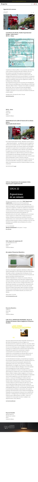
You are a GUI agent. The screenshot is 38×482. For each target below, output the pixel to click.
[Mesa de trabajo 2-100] (19, 431)
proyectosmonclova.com (11, 296)
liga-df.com (8, 229)
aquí (15, 166)
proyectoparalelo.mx (10, 401)
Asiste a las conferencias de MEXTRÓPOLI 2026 (19, 1)
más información (10, 96)
